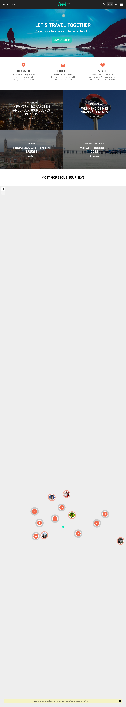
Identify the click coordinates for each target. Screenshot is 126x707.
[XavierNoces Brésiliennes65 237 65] (44, 535)
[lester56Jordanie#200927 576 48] (72, 515)
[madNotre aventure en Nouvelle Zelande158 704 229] (121, 541)
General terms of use (82, 701)
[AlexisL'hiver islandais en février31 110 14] (52, 497)
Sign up (12, 4)
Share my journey (62, 40)
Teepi (63, 4)
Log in (5, 4)
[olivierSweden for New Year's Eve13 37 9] (66, 494)
